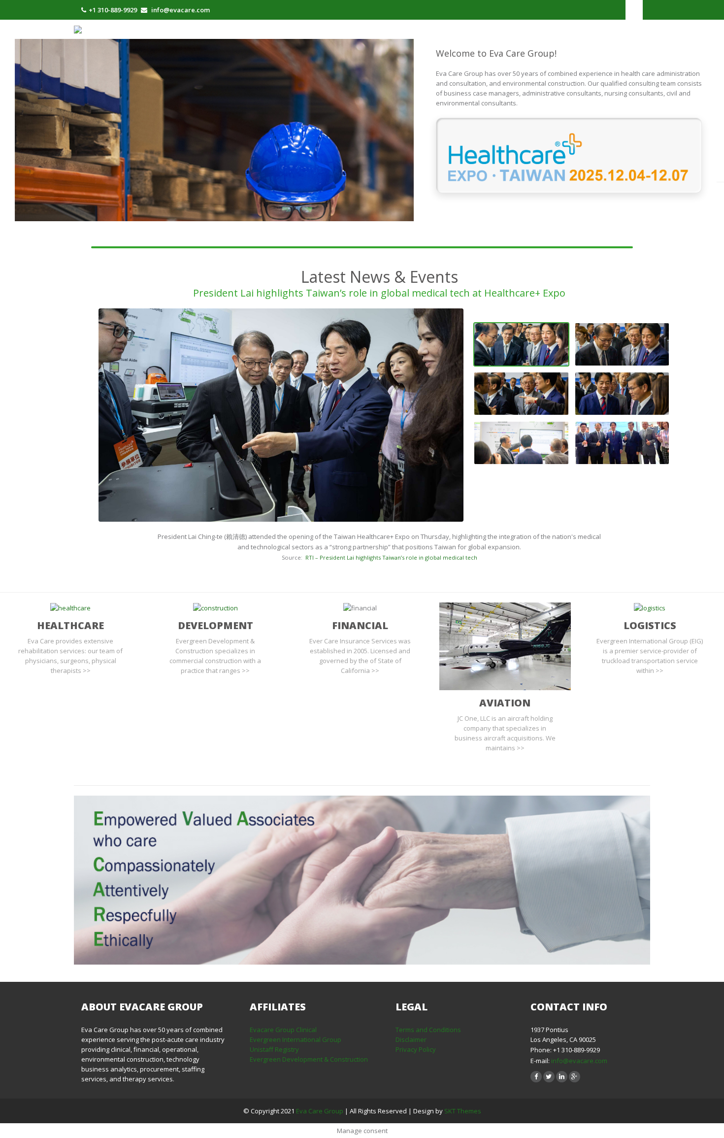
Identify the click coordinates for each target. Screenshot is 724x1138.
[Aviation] (505, 645)
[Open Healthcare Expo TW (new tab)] (569, 156)
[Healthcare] (70, 607)
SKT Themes (462, 1110)
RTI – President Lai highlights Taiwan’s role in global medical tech (391, 557)
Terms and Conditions (428, 1029)
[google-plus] (574, 1076)
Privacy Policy (415, 1049)
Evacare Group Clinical (283, 1029)
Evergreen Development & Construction (309, 1059)
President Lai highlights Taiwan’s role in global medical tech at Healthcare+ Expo (379, 293)
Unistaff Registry (274, 1049)
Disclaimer (411, 1039)
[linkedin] (561, 1076)
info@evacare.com (579, 1060)
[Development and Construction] (215, 607)
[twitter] (549, 1076)
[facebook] (536, 1076)
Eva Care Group (320, 1110)
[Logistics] (649, 607)
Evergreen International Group (295, 1039)
